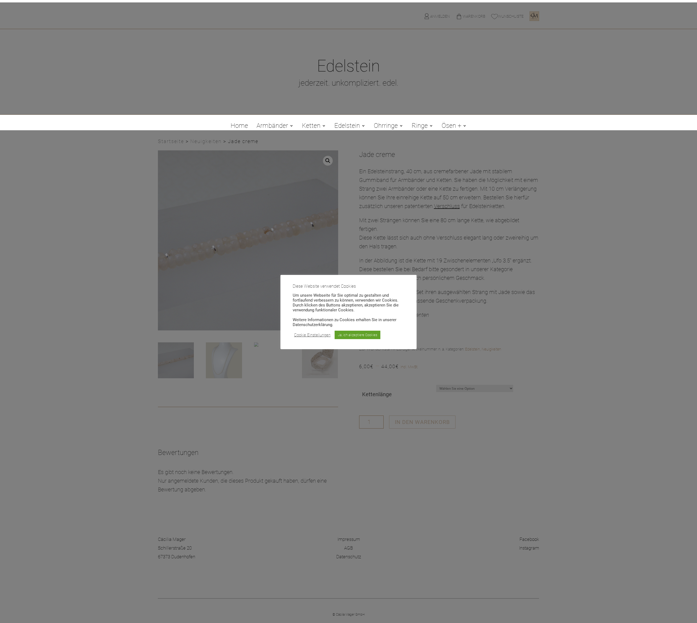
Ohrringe (386, 126)
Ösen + (451, 126)
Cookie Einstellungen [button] (312, 335)
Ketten (311, 126)
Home (239, 126)
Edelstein (347, 126)
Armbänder (272, 126)
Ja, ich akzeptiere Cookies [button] (357, 335)
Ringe (420, 126)
